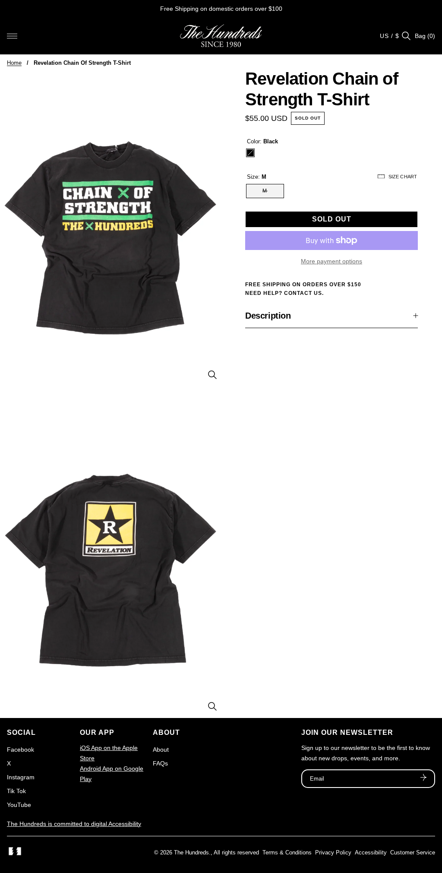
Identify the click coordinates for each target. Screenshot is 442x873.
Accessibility (371, 852)
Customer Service (412, 852)
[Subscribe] (423, 778)
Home (14, 63)
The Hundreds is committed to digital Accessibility (74, 823)
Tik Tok (16, 791)
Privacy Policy (333, 852)
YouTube (19, 804)
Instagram (21, 777)
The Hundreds (191, 852)
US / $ (389, 35)
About (161, 749)
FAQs (160, 763)
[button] (12, 36)
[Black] (250, 153)
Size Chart (402, 176)
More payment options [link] (331, 261)
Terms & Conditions (287, 852)
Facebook (20, 749)
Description (268, 315)
